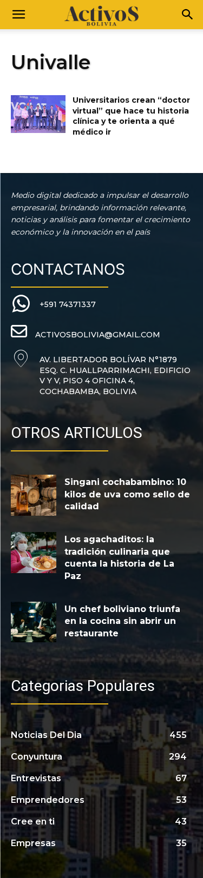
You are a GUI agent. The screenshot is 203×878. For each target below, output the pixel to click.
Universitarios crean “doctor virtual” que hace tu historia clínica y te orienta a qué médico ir (131, 116)
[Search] (188, 14)
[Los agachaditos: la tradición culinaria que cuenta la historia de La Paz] (33, 552)
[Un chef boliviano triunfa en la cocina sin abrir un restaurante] (33, 622)
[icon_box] (53, 304)
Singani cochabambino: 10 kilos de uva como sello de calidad (127, 494)
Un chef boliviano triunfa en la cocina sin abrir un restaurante (122, 621)
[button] (18, 14)
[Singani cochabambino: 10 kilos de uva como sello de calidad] (33, 495)
